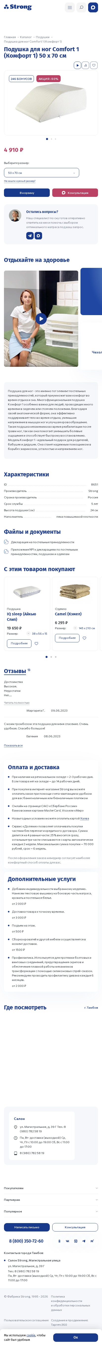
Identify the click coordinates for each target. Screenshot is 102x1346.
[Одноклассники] (59, 1241)
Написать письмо (26, 1227)
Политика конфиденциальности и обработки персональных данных (70, 1303)
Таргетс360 (59, 1324)
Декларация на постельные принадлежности (42, 542)
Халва (84, 818)
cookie (30, 1335)
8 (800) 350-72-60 (26, 1241)
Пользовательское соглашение (26, 1320)
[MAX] (75, 1241)
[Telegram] (83, 1241)
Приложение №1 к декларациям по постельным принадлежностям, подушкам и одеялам (44, 552)
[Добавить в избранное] (94, 65)
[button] (47, 139)
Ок (76, 1337)
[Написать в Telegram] (30, 235)
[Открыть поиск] (70, 7)
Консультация (75, 1227)
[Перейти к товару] (27, 614)
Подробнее (19, 643)
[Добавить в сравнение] (86, 65)
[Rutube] (92, 1241)
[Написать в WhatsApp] (38, 235)
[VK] (67, 1241)
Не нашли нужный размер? (19, 180)
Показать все (13, 745)
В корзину (27, 192)
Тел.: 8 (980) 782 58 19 (23, 1271)
